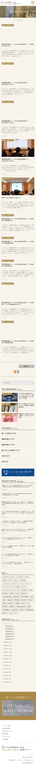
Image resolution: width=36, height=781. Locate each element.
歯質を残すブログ (8, 439)
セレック (23, 586)
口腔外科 (12, 593)
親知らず (5, 613)
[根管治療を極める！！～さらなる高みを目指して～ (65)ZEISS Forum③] (18, 71)
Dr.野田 (5, 580)
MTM (15, 580)
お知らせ (5, 461)
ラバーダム (17, 590)
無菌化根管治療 (21, 606)
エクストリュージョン (18, 583)
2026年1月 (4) (9, 638)
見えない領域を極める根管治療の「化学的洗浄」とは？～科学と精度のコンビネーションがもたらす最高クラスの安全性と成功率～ (18, 513)
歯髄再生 (12, 606)
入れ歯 (30, 590)
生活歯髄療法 (6, 609)
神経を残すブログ (8, 178)
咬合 (18, 593)
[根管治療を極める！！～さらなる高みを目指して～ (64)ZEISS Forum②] (18, 110)
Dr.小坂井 (20, 577)
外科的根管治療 (7, 596)
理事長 (29, 606)
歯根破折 (17, 603)
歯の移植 (23, 600)
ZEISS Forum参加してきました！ (11, 197)
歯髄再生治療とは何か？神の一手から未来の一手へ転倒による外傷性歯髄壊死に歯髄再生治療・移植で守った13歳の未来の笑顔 (18, 503)
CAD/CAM (6, 577)
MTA (10, 580)
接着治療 (9, 600)
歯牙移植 (5, 606)
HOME (14, 20)
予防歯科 (24, 590)
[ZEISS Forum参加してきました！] (18, 186)
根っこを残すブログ (8, 25)
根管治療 (16, 600)
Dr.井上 (13, 577)
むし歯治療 (22, 580)
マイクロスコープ (7, 590)
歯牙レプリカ (25, 603)
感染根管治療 (24, 596)
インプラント (6, 583)
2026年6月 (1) (9, 628)
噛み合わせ (24, 593)
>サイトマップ (31, 754)
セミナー (28, 583)
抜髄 (4, 600)
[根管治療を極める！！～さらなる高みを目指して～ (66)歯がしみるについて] (18, 33)
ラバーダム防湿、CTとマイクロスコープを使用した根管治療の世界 (26, 405)
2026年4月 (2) (9, 633)
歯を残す (30, 600)
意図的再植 (16, 596)
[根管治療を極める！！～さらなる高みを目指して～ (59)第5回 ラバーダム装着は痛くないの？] (18, 291)
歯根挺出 (10, 603)
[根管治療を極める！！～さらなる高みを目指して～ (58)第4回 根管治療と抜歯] (18, 330)
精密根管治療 (29, 609)
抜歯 (32, 596)
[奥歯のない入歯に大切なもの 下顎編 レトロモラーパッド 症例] (10, 417)
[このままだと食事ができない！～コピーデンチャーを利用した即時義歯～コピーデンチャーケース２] (10, 397)
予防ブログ (6, 456)
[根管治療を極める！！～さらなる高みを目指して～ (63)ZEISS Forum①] (18, 148)
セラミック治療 (15, 586)
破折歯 (22, 609)
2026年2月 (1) (9, 636)
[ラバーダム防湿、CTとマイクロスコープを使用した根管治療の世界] (10, 407)
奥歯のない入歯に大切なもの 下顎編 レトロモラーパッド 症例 (27, 415)
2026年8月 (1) (9, 626)
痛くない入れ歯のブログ (8, 414)
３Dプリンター (14, 613)
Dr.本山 (27, 577)
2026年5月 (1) (9, 631)
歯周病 (4, 603)
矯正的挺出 (15, 609)
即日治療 (5, 593)
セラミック (5, 586)
